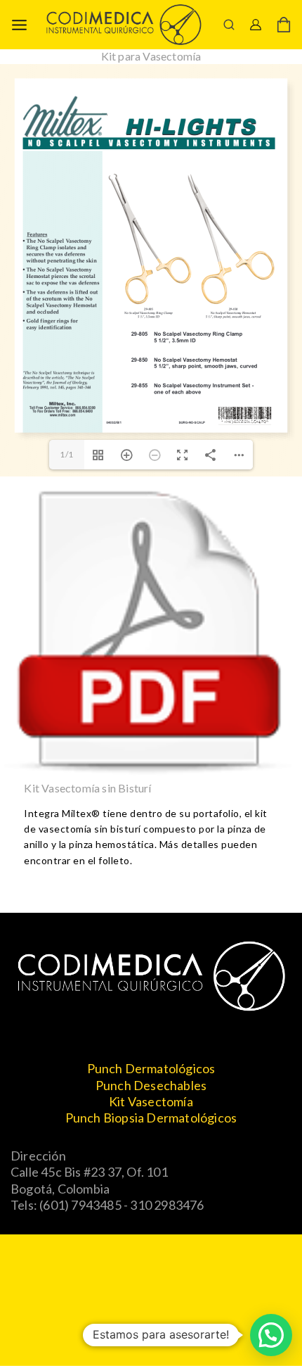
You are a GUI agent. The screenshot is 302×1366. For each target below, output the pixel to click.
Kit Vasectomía (151, 1101)
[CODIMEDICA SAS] (123, 24)
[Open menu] (19, 25)
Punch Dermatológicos (151, 1068)
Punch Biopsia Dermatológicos (151, 1117)
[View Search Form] (229, 24)
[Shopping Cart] (283, 24)
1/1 (67, 454)
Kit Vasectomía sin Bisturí (87, 788)
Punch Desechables (151, 1085)
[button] (271, 1335)
